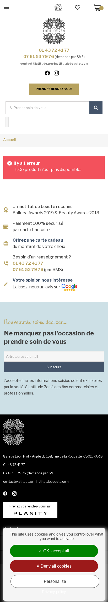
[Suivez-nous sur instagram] (58, 74)
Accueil (9, 139)
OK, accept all (55, 551)
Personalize (55, 581)
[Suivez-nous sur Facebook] (49, 74)
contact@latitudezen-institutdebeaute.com (54, 63)
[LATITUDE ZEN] (54, 31)
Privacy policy (54, 591)
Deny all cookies (56, 566)
